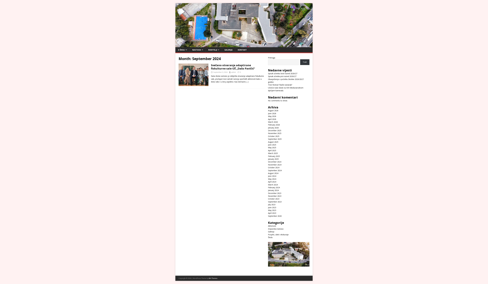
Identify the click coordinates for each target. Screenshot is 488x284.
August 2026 (273, 110)
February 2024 (274, 187)
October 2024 (273, 167)
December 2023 (274, 193)
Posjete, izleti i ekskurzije (278, 234)
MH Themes (213, 278)
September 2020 (275, 216)
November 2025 (274, 133)
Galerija (228, 50)
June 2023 (272, 207)
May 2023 (272, 210)
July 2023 (271, 204)
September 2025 (275, 139)
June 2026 (272, 113)
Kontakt (242, 50)
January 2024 (273, 190)
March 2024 (273, 184)
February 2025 (274, 156)
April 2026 (272, 119)
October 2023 (273, 199)
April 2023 (272, 213)
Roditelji (212, 50)
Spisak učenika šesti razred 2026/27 (282, 73)
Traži (305, 62)
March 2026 (273, 122)
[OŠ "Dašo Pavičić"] (244, 45)
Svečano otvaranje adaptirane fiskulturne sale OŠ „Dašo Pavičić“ (233, 66)
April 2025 (272, 150)
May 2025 (272, 147)
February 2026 (274, 125)
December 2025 (274, 130)
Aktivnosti (272, 226)
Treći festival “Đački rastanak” (280, 85)
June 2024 (272, 176)
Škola (270, 237)
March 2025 (273, 153)
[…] (247, 82)
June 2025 (272, 145)
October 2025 (273, 136)
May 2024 (272, 179)
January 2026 (273, 127)
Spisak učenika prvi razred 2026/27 (282, 76)
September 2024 (275, 170)
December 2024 (274, 162)
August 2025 (273, 142)
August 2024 (273, 173)
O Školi (181, 50)
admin (233, 72)
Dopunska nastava (275, 229)
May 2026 (272, 116)
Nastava (196, 50)
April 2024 (272, 182)
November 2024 (274, 165)
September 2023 (275, 202)
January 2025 (273, 159)
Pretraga (271, 57)
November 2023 (274, 196)
